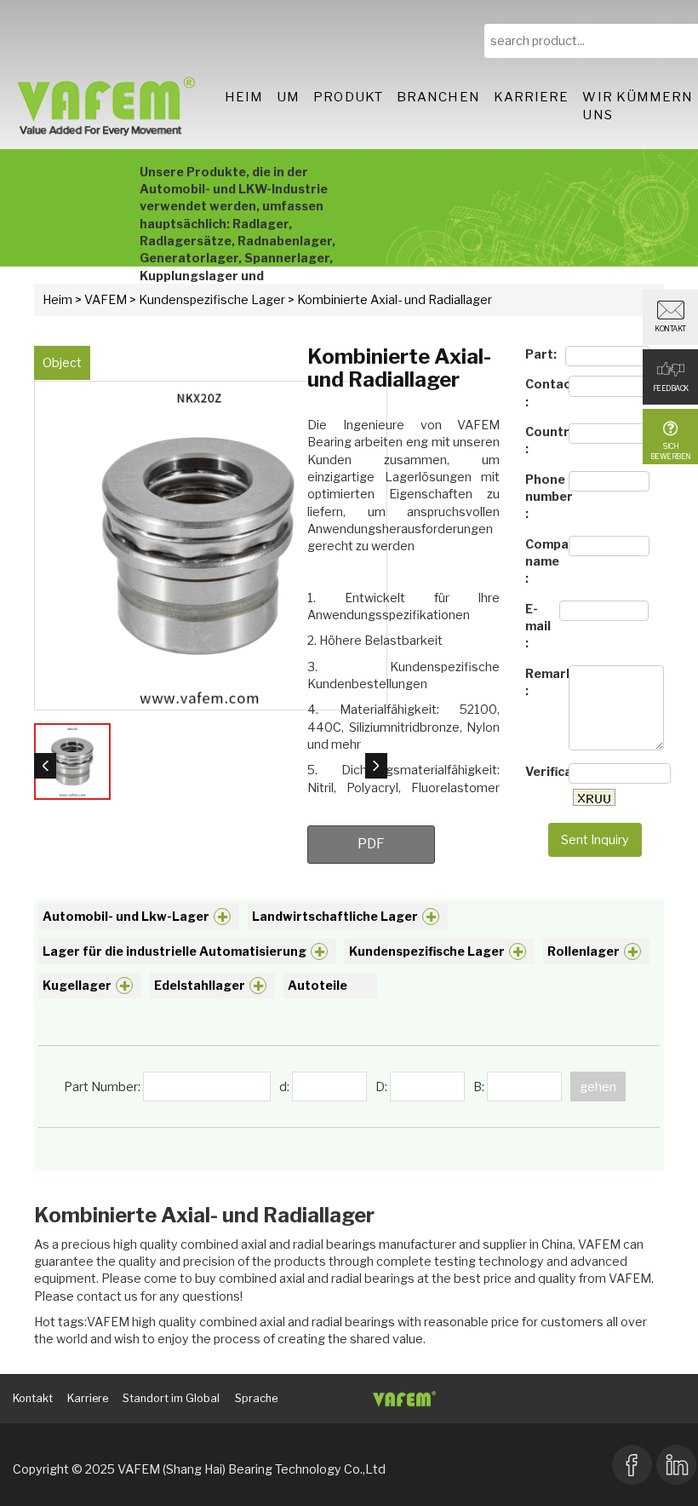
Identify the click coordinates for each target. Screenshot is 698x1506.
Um (288, 97)
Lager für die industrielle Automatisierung (174, 951)
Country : (542, 440)
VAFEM (105, 299)
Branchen (438, 97)
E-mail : (538, 626)
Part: (541, 354)
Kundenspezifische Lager (212, 299)
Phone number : (542, 496)
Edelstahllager (199, 985)
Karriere (531, 97)
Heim (244, 97)
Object (62, 362)
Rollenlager (583, 951)
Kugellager (77, 985)
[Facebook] (632, 1462)
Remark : (542, 682)
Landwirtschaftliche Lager (335, 916)
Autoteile (317, 985)
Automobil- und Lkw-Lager (126, 916)
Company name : (542, 561)
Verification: (542, 771)
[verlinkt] (676, 1462)
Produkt (348, 97)
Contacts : (542, 392)
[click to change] (594, 797)
